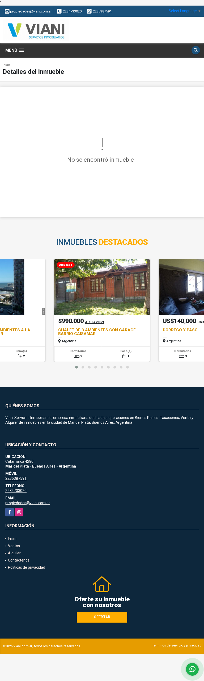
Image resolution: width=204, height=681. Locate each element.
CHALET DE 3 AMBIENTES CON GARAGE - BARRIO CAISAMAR (98, 332)
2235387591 (102, 11)
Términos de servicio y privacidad (176, 645)
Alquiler (14, 553)
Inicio (7, 65)
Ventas (14, 546)
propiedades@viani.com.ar (27, 503)
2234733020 (72, 11)
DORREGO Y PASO (180, 330)
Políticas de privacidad (26, 567)
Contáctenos (18, 560)
